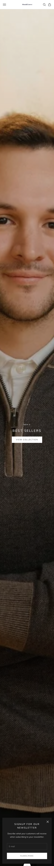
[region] (27, 433)
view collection (27, 441)
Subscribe (27, 856)
